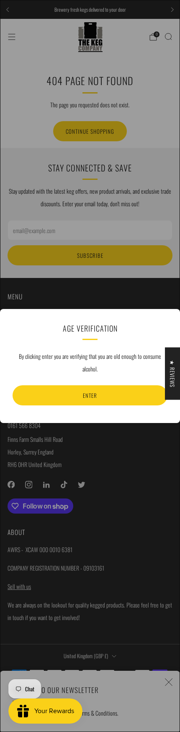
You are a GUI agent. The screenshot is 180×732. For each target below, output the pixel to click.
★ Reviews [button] (172, 373)
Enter (90, 395)
